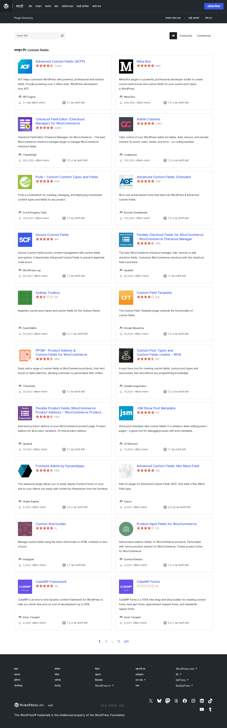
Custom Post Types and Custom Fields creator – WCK (159, 352)
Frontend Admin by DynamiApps (60, 466)
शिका (97, 668)
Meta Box (144, 61)
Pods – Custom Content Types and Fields (67, 177)
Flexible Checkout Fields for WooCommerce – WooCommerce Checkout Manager (170, 237)
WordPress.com (186, 668)
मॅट (179, 674)
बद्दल (16, 668)
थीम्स (57, 674)
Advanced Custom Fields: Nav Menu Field (168, 466)
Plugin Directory (23, 17)
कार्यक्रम (139, 674)
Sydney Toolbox (48, 293)
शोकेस (57, 668)
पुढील (126, 641)
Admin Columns (148, 119)
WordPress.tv (104, 685)
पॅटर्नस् (57, 685)
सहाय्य (98, 674)
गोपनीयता (18, 685)
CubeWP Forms (148, 582)
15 (118, 641)
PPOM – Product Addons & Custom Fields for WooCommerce (61, 352)
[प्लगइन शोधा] (62, 35)
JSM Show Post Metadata (156, 408)
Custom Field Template (154, 293)
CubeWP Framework (51, 582)
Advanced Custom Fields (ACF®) (60, 61)
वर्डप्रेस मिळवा (214, 6)
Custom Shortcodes (51, 524)
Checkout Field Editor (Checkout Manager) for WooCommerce (60, 121)
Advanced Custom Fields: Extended (164, 177)
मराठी (50, 705)
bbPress (182, 679)
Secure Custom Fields (52, 235)
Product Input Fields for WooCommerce (167, 524)
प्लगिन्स (58, 679)
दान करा (140, 679)
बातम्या (17, 674)
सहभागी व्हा (140, 668)
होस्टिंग (17, 679)
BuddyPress (184, 685)
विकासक (99, 679)
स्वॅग (137, 685)
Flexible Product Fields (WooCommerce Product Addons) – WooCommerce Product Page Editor (68, 410)
